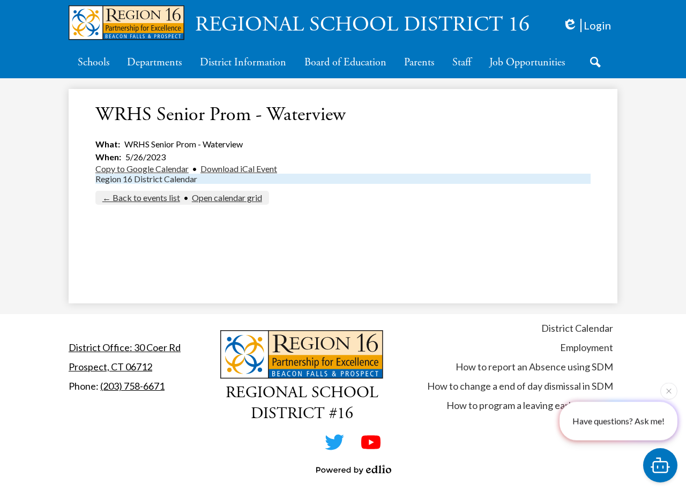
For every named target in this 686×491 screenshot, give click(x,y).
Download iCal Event (238, 168)
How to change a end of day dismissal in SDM (520, 386)
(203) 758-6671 (132, 386)
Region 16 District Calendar (146, 179)
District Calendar (577, 328)
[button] (93, 62)
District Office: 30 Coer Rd (125, 347)
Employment (586, 347)
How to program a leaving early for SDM (529, 405)
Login (597, 25)
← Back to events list (141, 197)
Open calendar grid (227, 197)
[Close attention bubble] (668, 390)
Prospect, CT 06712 (110, 367)
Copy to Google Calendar (142, 168)
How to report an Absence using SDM (534, 367)
